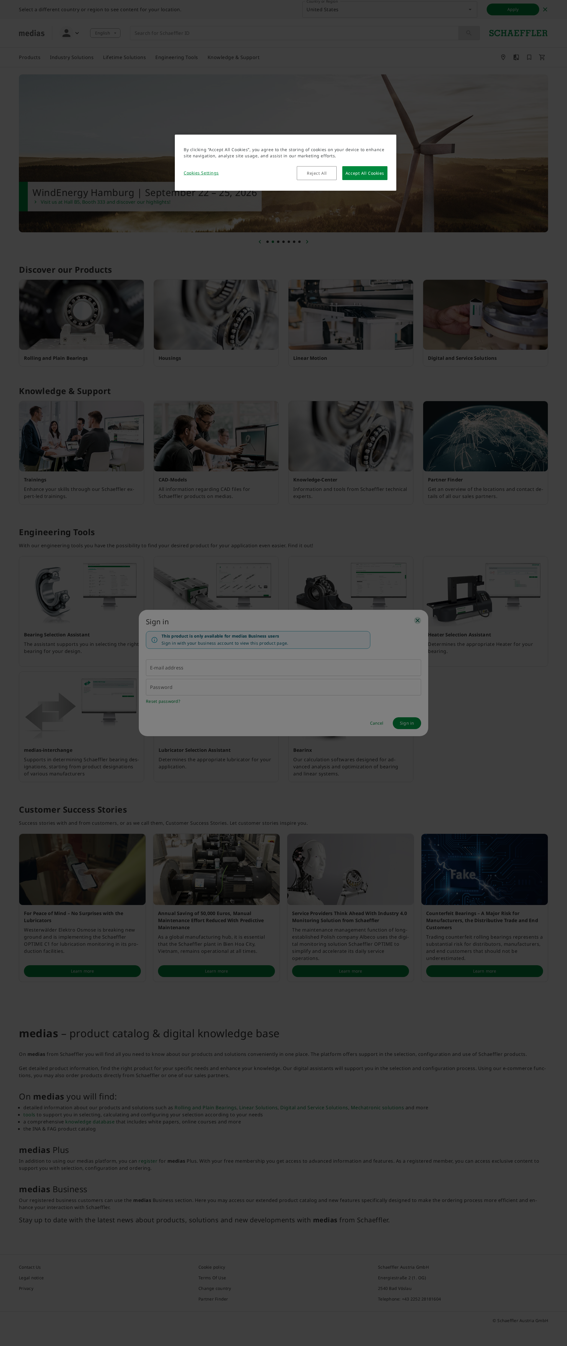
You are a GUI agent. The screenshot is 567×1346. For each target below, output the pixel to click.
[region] (285, 163)
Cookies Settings (201, 173)
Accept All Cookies (365, 173)
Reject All (317, 173)
